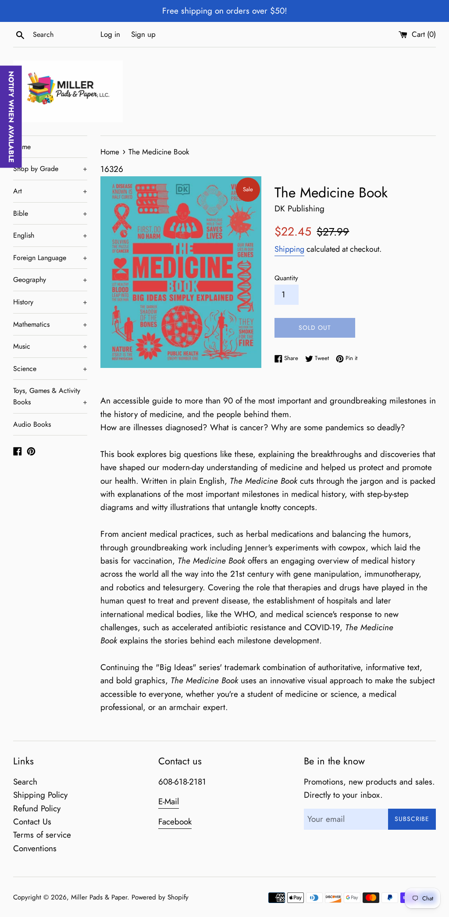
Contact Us (32, 822)
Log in (110, 34)
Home (22, 147)
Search (25, 782)
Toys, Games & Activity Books (50, 396)
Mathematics (50, 324)
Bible (50, 213)
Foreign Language (50, 258)
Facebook (175, 822)
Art (50, 191)
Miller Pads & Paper (99, 897)
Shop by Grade (50, 169)
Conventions (35, 848)
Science (50, 369)
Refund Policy (37, 808)
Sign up (143, 34)
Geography (50, 280)
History (50, 302)
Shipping (289, 249)
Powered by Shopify (160, 897)
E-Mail (168, 801)
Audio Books (32, 424)
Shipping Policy (40, 795)
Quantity (286, 278)
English (50, 235)
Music (50, 346)
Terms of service (42, 835)
